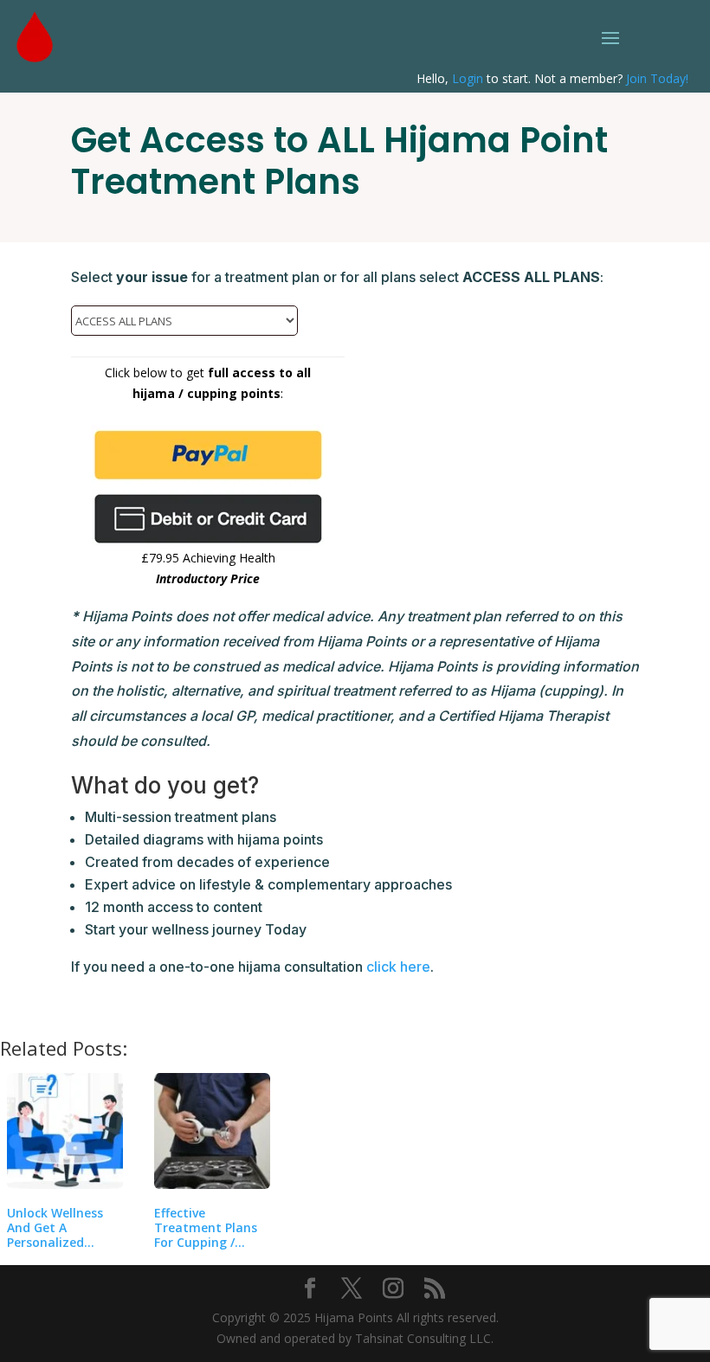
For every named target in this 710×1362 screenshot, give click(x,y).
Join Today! (657, 78)
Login (467, 78)
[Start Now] (208, 519)
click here (398, 966)
